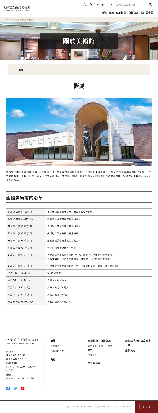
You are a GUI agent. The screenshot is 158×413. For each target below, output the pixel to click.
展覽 (104, 12)
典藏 (111, 12)
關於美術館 (147, 12)
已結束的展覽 (57, 350)
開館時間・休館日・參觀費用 (20, 378)
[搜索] (150, 4)
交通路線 (92, 354)
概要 (21, 69)
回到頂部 (148, 407)
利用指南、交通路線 (127, 12)
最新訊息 (130, 350)
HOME (9, 19)
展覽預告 (55, 345)
